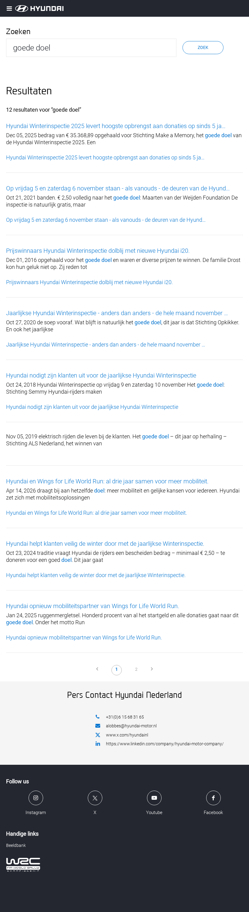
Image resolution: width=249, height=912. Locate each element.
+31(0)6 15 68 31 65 (125, 717)
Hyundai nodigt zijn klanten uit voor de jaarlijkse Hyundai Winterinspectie (101, 375)
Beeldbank (16, 845)
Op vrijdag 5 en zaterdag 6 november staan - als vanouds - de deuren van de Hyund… (118, 188)
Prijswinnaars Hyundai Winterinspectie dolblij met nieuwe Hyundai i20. (98, 250)
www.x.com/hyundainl (127, 735)
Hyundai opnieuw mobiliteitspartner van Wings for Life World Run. (92, 606)
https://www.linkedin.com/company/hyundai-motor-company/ (165, 743)
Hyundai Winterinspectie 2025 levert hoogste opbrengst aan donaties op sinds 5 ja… (116, 126)
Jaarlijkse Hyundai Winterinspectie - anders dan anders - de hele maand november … (117, 313)
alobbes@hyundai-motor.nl (131, 725)
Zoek (203, 47)
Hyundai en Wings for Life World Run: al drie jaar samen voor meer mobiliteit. (107, 481)
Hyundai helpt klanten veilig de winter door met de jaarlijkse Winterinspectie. (105, 543)
